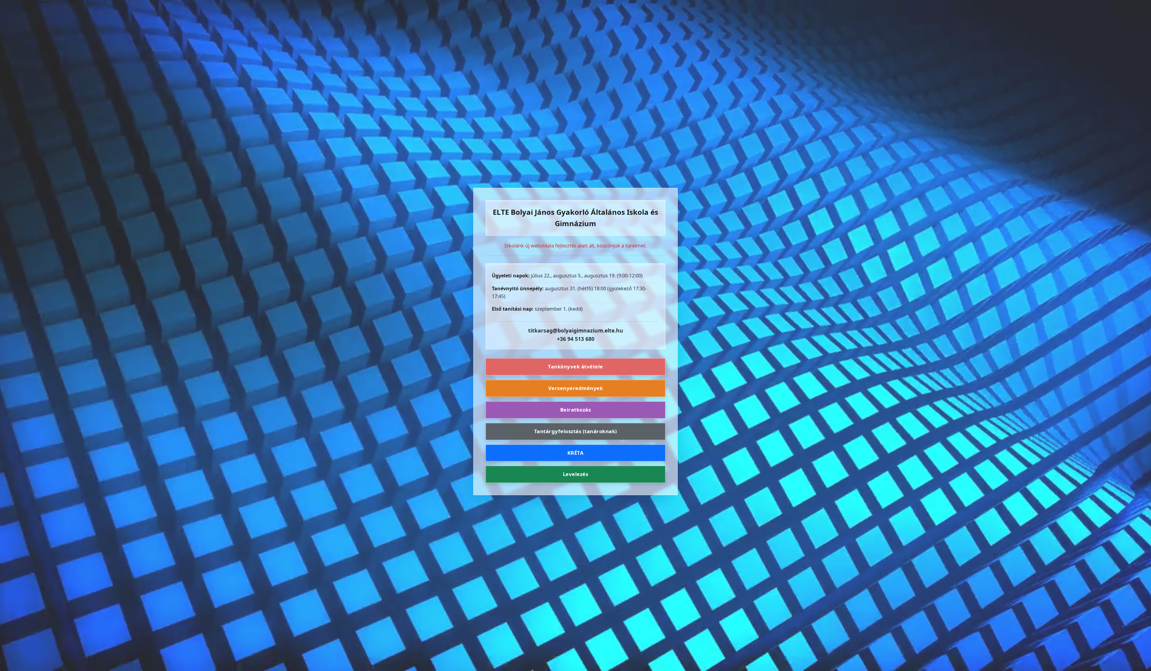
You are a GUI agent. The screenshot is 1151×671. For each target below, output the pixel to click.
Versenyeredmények (575, 388)
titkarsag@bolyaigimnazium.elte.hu (575, 330)
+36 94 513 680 (575, 338)
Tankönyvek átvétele (575, 366)
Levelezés (575, 474)
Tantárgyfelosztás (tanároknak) (575, 431)
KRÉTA (575, 452)
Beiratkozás (575, 409)
